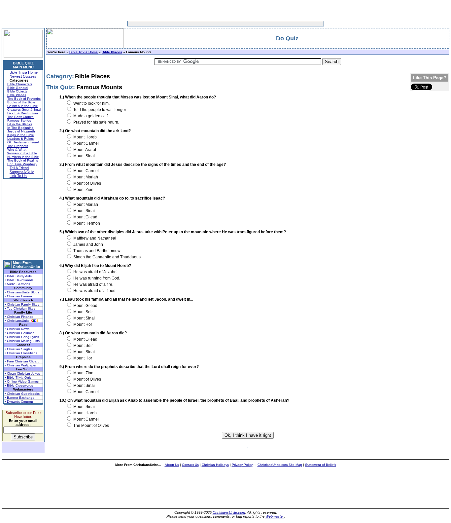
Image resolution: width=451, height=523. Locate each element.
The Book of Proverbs (24, 98)
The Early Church (20, 117)
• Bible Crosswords (19, 385)
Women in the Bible (22, 153)
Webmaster (274, 516)
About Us (172, 465)
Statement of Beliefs (320, 465)
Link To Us (18, 176)
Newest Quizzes (23, 76)
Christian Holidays (215, 465)
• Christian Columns (19, 333)
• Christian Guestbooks (22, 393)
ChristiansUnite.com (229, 512)
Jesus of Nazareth (21, 131)
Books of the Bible (21, 102)
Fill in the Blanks (19, 124)
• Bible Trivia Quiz (18, 377)
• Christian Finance (19, 316)
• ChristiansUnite (22, 320)
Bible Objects (17, 91)
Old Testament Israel (23, 142)
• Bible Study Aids (18, 276)
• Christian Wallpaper (20, 365)
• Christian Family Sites (22, 304)
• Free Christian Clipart (22, 361)
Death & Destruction (22, 113)
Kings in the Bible (20, 135)
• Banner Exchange (20, 397)
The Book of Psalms (22, 160)
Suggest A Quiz (22, 172)
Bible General (17, 88)
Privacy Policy (242, 465)
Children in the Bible (22, 106)
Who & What (16, 149)
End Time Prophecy (22, 164)
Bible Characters (19, 84)
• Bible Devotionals (19, 280)
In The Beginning (20, 128)
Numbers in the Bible (23, 157)
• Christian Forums (18, 296)
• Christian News (17, 329)
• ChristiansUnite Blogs (22, 292)
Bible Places (16, 95)
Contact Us (190, 465)
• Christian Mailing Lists (22, 341)
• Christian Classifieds (21, 353)
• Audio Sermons (17, 284)
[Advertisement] (205, 23)
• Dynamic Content (19, 401)
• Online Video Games (22, 381)
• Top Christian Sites (20, 308)
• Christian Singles (18, 349)
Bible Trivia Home (24, 72)
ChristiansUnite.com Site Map (280, 465)
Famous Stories (19, 120)
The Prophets (17, 146)
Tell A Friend (19, 168)
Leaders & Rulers (20, 138)
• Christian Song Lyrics (22, 337)
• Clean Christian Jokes (22, 373)
